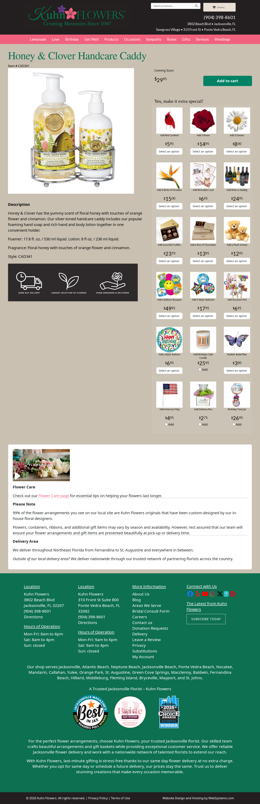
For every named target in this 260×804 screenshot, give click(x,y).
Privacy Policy (98, 798)
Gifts (186, 39)
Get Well (91, 39)
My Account (143, 656)
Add (204, 369)
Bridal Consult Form (150, 611)
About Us (140, 594)
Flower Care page (53, 495)
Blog (136, 599)
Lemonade (38, 39)
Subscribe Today (206, 619)
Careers (139, 616)
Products (111, 39)
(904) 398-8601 (220, 17)
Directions (33, 616)
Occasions (132, 39)
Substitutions (144, 651)
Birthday (72, 39)
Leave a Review (146, 639)
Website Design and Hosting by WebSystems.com (198, 798)
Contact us (142, 622)
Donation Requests (150, 628)
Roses (171, 39)
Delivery (140, 634)
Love (55, 39)
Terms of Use (120, 798)
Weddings (222, 39)
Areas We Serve (146, 605)
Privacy (139, 645)
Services (202, 39)
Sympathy (153, 39)
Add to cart (227, 80)
